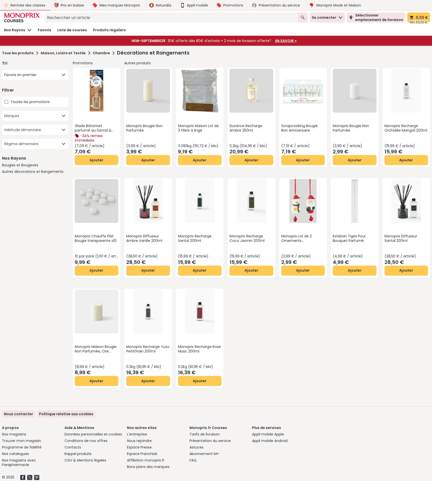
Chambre (101, 53)
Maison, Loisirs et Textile (63, 53)
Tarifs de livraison (205, 434)
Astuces (197, 447)
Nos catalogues (15, 453)
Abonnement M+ (204, 453)
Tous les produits (18, 53)
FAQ (193, 460)
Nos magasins (14, 434)
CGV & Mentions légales (85, 460)
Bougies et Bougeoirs (20, 165)
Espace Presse (139, 447)
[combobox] (171, 17)
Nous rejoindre (139, 440)
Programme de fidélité (22, 447)
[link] (66, 413)
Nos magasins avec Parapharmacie (19, 462)
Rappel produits (78, 453)
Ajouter (96, 160)
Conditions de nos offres (86, 440)
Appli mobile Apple (268, 434)
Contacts (72, 447)
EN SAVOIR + (286, 41)
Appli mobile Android (270, 440)
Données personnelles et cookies (93, 434)
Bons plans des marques (148, 466)
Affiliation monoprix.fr (145, 460)
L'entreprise (137, 434)
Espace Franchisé (142, 453)
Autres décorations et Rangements (33, 171)
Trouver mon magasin (21, 440)
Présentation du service (210, 440)
